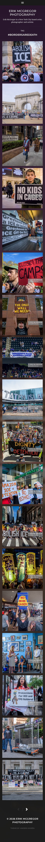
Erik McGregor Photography (22, 12)
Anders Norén (27, 828)
